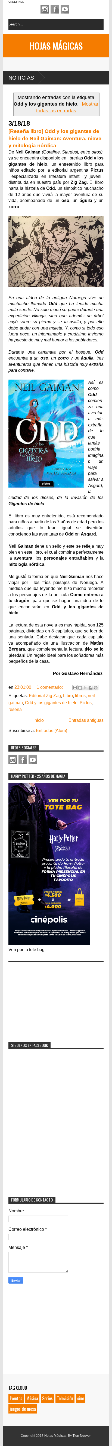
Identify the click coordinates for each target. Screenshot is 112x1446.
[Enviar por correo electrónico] (75, 687)
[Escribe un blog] (80, 687)
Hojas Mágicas (56, 45)
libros (80, 695)
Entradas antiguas (86, 720)
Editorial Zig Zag (45, 695)
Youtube (65, 9)
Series (47, 1398)
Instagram (45, 9)
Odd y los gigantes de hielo (51, 702)
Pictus (86, 702)
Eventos (16, 1398)
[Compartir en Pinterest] (95, 687)
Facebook (55, 9)
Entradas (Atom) (51, 730)
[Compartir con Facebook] (90, 687)
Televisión (65, 1398)
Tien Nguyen (82, 1436)
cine (80, 1398)
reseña (15, 709)
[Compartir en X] (85, 687)
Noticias (21, 78)
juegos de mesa (23, 1409)
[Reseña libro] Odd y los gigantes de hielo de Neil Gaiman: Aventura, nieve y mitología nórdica (54, 138)
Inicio (38, 720)
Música (32, 1398)
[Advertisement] (49, 999)
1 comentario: (50, 687)
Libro (68, 695)
